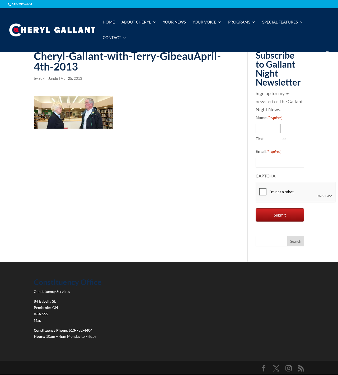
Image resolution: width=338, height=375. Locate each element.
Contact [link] (112, 38)
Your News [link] (174, 22)
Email (268, 151)
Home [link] (109, 22)
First (260, 138)
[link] (52, 29)
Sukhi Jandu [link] (48, 78)
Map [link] (37, 320)
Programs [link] (239, 22)
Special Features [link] (280, 22)
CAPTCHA (265, 175)
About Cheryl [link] (136, 22)
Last (284, 138)
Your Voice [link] (204, 22)
